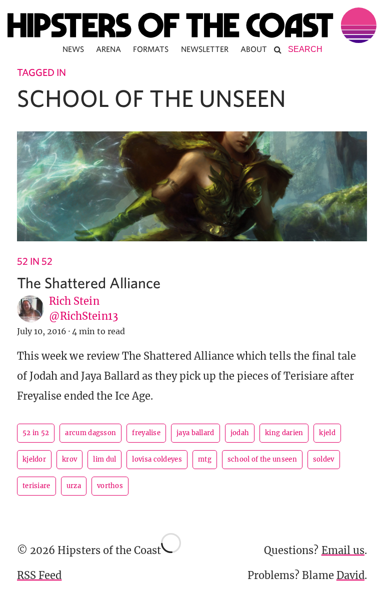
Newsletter (205, 48)
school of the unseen (262, 459)
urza (73, 486)
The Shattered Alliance (88, 282)
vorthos (110, 486)
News (73, 48)
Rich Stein (74, 301)
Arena (108, 48)
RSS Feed (39, 575)
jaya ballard (195, 433)
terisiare (36, 486)
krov (69, 459)
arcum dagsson (90, 433)
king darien (284, 433)
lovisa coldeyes (157, 459)
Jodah (240, 433)
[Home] (192, 25)
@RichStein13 (83, 316)
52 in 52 (34, 261)
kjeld (327, 433)
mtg (205, 459)
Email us (343, 550)
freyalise (146, 433)
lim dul (104, 459)
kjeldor (34, 459)
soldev (323, 459)
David (350, 575)
